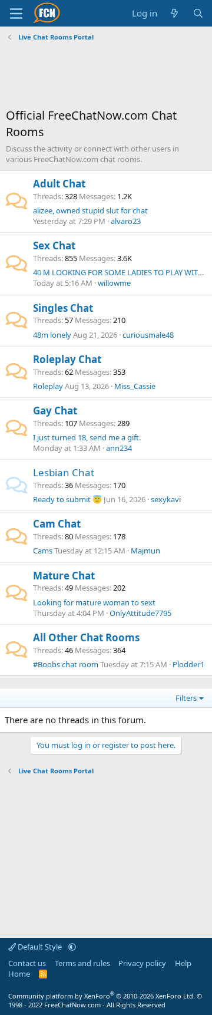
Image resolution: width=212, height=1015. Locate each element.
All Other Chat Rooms (86, 637)
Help (183, 963)
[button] (72, 946)
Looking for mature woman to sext (94, 602)
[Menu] (16, 13)
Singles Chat (63, 308)
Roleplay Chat (67, 359)
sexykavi (166, 499)
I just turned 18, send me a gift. (87, 437)
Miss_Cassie (134, 386)
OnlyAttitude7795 (140, 613)
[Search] (198, 13)
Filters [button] (186, 698)
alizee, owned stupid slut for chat (90, 210)
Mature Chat (64, 575)
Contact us (27, 963)
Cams (42, 550)
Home (19, 973)
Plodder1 (188, 664)
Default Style (40, 946)
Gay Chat (55, 410)
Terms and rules (82, 963)
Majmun (145, 550)
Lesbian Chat (63, 472)
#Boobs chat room (65, 664)
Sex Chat (54, 245)
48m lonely (52, 334)
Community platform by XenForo (101, 995)
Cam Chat (57, 523)
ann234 (119, 448)
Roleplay (48, 386)
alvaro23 (126, 221)
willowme (114, 283)
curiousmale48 (148, 334)
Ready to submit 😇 (67, 499)
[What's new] (174, 13)
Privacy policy (142, 963)
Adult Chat (59, 183)
